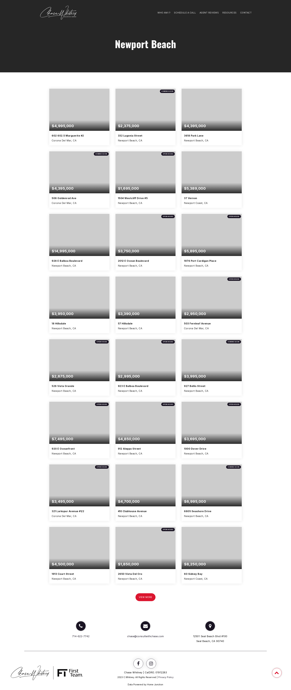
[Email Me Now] (145, 626)
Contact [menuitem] (246, 12)
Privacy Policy (166, 677)
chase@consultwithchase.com (145, 636)
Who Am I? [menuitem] (164, 12)
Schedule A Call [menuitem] (185, 12)
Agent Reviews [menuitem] (209, 12)
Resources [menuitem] (229, 12)
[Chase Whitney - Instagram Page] (151, 664)
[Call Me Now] (81, 626)
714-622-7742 (81, 636)
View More (145, 597)
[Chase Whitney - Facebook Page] (138, 664)
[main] (145, 308)
